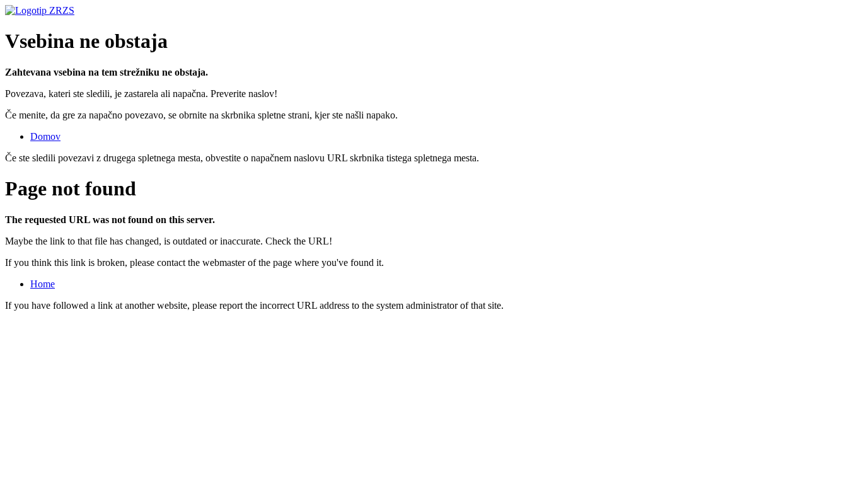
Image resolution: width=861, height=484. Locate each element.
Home (42, 284)
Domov (45, 136)
